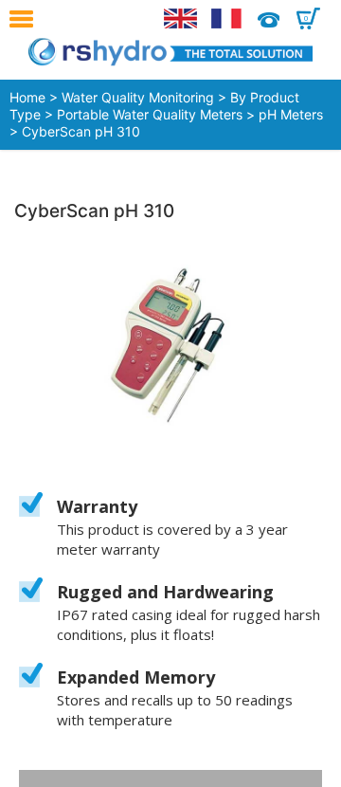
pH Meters (291, 114)
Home (27, 97)
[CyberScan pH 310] (170, 346)
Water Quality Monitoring (138, 97)
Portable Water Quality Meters (149, 114)
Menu (26, 18)
